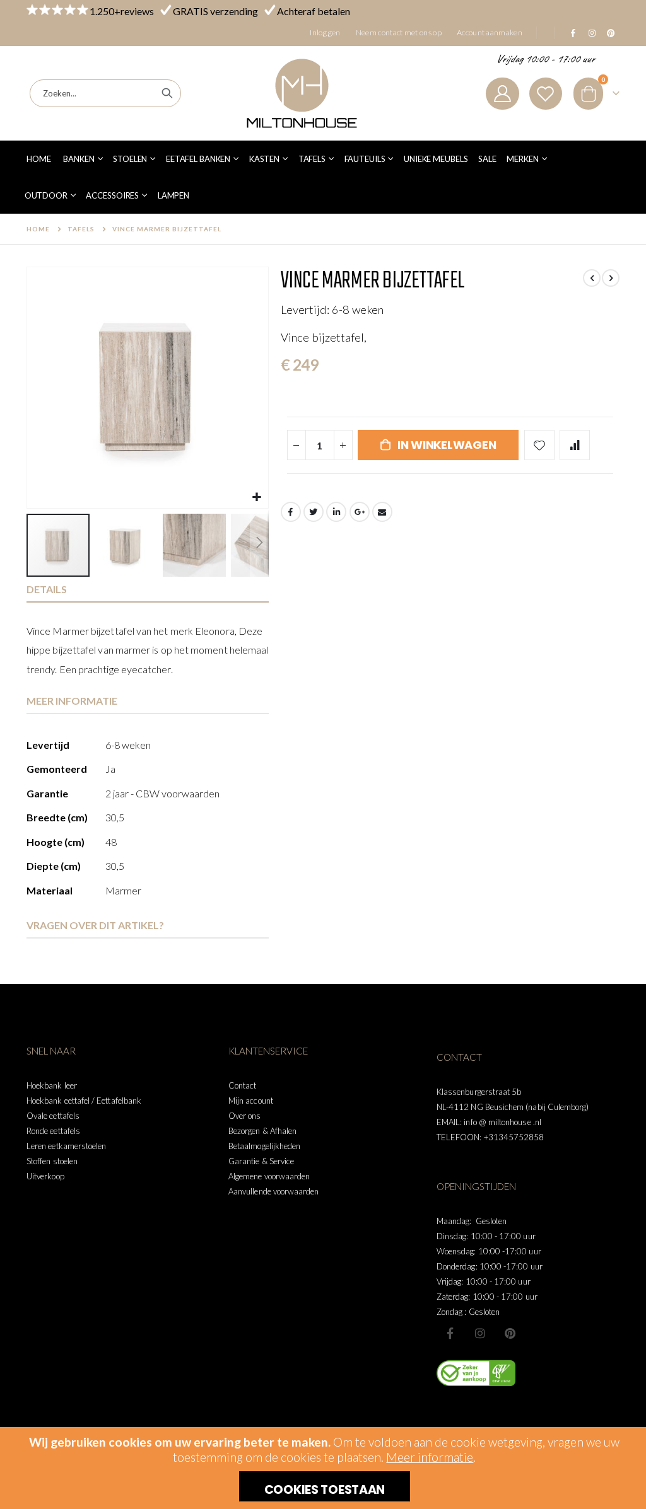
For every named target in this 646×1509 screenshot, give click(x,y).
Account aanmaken (489, 32)
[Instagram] (592, 33)
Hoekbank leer (51, 1085)
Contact (242, 1085)
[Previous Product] (592, 278)
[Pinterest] (610, 33)
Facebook (291, 512)
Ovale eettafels (52, 1116)
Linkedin (509, 1333)
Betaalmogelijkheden (264, 1146)
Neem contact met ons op (399, 32)
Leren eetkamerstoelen (66, 1146)
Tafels (81, 229)
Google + (359, 512)
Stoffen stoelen (52, 1161)
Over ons (244, 1116)
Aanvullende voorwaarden (273, 1191)
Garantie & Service (261, 1161)
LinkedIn (336, 512)
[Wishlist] (545, 94)
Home (38, 229)
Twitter (313, 512)
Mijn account (250, 1101)
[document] (324, 1468)
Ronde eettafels (53, 1131)
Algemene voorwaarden (269, 1176)
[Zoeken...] (167, 93)
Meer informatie (429, 1457)
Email (382, 512)
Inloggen (325, 32)
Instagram (480, 1333)
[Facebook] (573, 33)
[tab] (147, 590)
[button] (257, 497)
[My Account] (502, 94)
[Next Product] (611, 278)
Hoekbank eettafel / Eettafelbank (83, 1101)
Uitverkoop (45, 1176)
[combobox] (105, 93)
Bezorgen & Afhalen (262, 1131)
